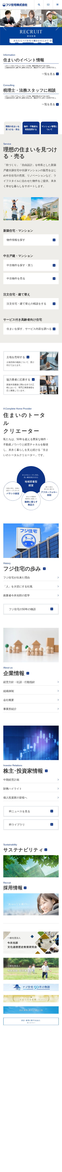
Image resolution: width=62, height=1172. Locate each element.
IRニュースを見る (19, 811)
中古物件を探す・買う (20, 265)
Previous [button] (5, 27)
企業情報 (13, 673)
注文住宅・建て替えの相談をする (26, 303)
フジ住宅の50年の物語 (22, 609)
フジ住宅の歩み (22, 569)
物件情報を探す (16, 239)
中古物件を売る (16, 278)
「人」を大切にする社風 (17, 586)
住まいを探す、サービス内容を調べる (29, 328)
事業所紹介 (10, 709)
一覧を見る (48, 74)
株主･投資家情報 (23, 771)
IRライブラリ (17, 824)
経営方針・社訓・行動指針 (19, 682)
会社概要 (8, 700)
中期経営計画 (11, 779)
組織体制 (8, 691)
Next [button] (57, 27)
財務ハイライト (12, 788)
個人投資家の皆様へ (15, 797)
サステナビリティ (23, 849)
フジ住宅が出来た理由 (16, 577)
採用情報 (13, 887)
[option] (31, 27)
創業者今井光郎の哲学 (16, 595)
